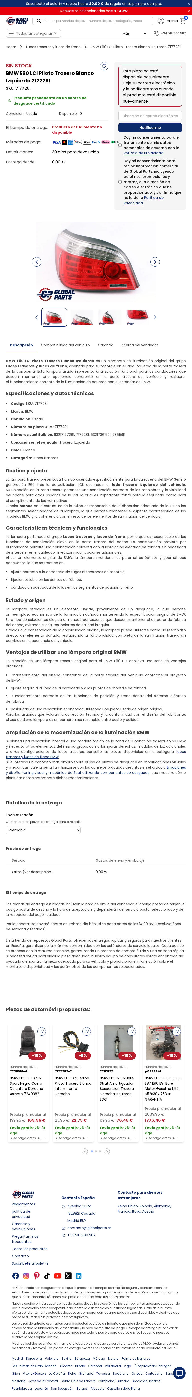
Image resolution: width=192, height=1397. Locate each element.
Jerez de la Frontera (43, 1381)
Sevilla (67, 1358)
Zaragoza (82, 1358)
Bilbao (80, 1366)
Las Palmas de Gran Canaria (34, 1366)
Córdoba (95, 1366)
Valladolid (113, 1366)
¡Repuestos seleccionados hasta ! (94, 10)
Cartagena (154, 1373)
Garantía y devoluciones (23, 1226)
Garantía (106, 345)
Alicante (66, 1366)
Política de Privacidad (144, 153)
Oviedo (137, 1373)
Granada (86, 1373)
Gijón (16, 1373)
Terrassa (103, 1373)
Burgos (82, 1388)
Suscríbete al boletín (30, 1263)
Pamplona (106, 1381)
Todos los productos (30, 1248)
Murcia (113, 1358)
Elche (72, 1373)
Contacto (20, 1256)
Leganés (41, 1388)
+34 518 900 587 (82, 1235)
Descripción (21, 345)
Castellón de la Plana (123, 1388)
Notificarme (150, 127)
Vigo (127, 1366)
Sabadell (173, 1373)
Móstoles (19, 1381)
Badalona (121, 1373)
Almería (124, 1381)
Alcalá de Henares (146, 1381)
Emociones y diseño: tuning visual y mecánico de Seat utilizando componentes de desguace (96, 770)
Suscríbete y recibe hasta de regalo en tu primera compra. (94, 3)
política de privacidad (21, 1214)
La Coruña (57, 1373)
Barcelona (34, 1358)
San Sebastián (62, 1388)
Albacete (97, 1388)
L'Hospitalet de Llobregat (152, 1366)
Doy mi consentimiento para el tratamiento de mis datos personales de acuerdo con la (152, 145)
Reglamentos (23, 1204)
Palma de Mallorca (136, 1358)
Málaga (99, 1358)
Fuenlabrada (22, 1388)
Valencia (52, 1358)
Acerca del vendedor (140, 345)
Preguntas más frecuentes (25, 1239)
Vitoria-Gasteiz (34, 1373)
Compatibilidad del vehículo (65, 345)
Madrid (17, 1358)
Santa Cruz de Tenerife (78, 1381)
